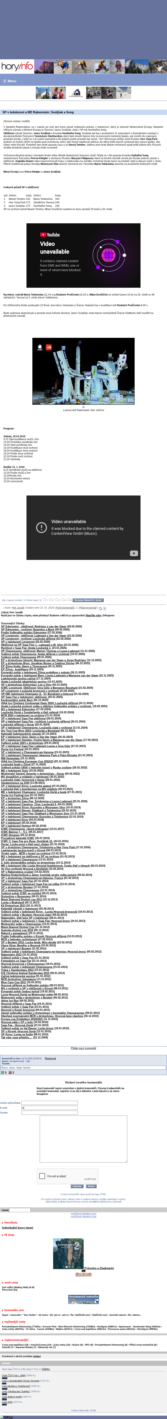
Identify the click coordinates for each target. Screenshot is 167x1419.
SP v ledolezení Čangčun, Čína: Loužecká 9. (29, 804)
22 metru (43, 1315)
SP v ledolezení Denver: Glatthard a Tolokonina (31, 810)
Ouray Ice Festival (12, 749)
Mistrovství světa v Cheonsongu (21, 924)
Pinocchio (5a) (10, 1290)
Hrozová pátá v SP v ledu (17, 1022)
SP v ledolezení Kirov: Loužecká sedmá (26, 786)
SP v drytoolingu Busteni (17, 887)
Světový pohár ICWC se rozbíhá (21, 893)
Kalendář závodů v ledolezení (19, 908)
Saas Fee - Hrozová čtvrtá (17, 1025)
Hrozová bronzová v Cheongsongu (23, 963)
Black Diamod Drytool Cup (17, 927)
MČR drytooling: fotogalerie (18, 979)
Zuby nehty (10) (61, 1345)
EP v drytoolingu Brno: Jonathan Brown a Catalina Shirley (38, 663)
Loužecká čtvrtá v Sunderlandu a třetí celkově (29, 712)
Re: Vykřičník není (80, 1315)
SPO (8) (89, 1345)
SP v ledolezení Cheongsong (19, 859)
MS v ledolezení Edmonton (18, 709)
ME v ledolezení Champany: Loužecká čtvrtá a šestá (33, 792)
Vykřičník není (99, 1315)
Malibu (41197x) (64, 1329)
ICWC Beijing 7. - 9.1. (14, 832)
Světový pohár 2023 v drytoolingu (22, 743)
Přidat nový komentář (83, 1048)
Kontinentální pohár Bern (17, 700)
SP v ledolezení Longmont (18, 641)
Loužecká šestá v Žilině (16, 764)
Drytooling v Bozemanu (16, 896)
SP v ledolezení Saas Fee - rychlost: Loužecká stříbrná (35, 721)
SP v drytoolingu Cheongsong (20, 890)
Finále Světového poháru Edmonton (24, 632)
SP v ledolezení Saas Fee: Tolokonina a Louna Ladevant (37, 801)
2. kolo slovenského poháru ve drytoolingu (28, 862)
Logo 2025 (7, 1402)
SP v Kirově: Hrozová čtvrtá (18, 1031)
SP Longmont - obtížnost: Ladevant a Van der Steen (33, 635)
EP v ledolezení (11, 822)
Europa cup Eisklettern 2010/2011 (22, 1019)
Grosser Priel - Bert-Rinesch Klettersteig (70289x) (69, 1326)
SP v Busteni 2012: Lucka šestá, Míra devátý (28, 942)
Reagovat (50, 1058)
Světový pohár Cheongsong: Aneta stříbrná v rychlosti (35, 654)
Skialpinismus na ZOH (15, 782)
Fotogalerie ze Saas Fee (16, 960)
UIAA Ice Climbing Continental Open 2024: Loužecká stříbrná (39, 703)
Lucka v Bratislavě (12, 902)
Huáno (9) (77, 1345)
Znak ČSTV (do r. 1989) (14, 1375)
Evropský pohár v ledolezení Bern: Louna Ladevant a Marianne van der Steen (49, 675)
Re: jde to (55, 1315)
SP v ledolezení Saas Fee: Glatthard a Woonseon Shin (35, 813)
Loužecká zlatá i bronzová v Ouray (23, 779)
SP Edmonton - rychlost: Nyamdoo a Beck (27, 629)
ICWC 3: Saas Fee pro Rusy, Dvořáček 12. (27, 841)
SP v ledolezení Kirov (14, 819)
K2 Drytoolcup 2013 (13, 905)
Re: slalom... (134, 1315)
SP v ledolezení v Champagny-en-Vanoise (27, 752)
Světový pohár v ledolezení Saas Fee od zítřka (30, 884)
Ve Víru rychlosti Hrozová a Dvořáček (24, 868)
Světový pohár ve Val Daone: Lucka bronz (27, 1028)
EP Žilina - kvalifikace (14, 669)
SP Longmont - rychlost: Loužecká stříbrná (28, 638)
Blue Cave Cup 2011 (13, 982)
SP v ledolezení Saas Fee (17, 881)
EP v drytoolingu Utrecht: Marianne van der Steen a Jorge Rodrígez (43, 660)
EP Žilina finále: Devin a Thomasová (24, 666)
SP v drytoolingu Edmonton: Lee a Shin (26, 684)
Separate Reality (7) (25, 1347)
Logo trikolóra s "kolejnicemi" (16, 1386)
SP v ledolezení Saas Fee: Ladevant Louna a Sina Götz (35, 746)
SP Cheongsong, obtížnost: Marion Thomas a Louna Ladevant (40, 651)
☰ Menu (9, 81)
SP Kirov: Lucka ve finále (17, 1034)
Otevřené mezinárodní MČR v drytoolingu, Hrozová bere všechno (42, 1016)
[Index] (83, 66)
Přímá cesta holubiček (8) (143, 1345)
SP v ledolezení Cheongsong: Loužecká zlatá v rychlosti (36, 727)
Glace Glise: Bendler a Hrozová (20, 945)
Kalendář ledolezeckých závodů (21, 733)
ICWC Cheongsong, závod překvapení (25, 828)
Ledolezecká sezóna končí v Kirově (23, 850)
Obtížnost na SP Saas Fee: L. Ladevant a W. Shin (32, 644)
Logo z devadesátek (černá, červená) (21, 1381)
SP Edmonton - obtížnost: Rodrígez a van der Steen (33, 626)
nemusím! (15, 1315)
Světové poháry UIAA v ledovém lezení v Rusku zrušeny (36, 767)
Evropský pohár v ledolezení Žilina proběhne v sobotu (35, 672)
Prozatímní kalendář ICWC (17, 838)
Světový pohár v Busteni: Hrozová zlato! (26, 914)
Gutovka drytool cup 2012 (17, 930)
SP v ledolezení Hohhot (16, 825)
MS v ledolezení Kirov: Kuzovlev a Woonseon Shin (33, 807)
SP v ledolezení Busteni (16, 948)
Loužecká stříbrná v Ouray (17, 724)
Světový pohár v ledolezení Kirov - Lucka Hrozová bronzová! (39, 911)
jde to (66, 1315)
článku (46, 1369)
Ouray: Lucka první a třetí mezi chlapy (25, 844)
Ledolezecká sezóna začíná (18, 678)
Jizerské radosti (118, 1315)
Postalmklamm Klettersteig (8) (111, 1345)
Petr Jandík (18, 607)
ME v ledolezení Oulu (14, 770)
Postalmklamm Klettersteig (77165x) (21, 1326)
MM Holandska (10, 758)
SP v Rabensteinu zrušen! (17, 871)
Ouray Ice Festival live (15, 795)
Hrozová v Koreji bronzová (18, 1009)
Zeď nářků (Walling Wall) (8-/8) (18, 1287)
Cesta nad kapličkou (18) (15, 1345)
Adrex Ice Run (10, 1000)
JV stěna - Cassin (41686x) (40, 1329)
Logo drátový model (12, 1396)
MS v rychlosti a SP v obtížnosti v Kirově (27, 988)
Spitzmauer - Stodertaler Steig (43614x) (139, 1326)
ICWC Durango (10, 835)
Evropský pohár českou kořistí (20, 991)
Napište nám (93, 615)
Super (5, 1315)
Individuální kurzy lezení (17, 1227)
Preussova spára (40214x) (121, 1329)
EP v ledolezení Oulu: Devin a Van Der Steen (29, 736)
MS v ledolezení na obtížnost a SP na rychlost (30, 856)
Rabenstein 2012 (11, 954)
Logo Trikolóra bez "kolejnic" (16, 1391)
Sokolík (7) (7, 1347)
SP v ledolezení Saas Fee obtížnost (23, 718)
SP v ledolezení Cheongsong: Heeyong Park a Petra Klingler (39, 755)
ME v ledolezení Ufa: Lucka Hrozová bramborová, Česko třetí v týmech (45, 865)
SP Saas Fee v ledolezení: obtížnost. (24, 697)
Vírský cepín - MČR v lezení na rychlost (26, 853)
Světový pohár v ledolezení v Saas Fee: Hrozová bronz (35, 920)
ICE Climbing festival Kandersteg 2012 (25, 973)
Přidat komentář (88, 607)
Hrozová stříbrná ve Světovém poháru (25, 985)
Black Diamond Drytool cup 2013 (21, 899)
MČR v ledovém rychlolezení (19, 939)
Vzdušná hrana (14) (41, 1345)
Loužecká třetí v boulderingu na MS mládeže (29, 789)
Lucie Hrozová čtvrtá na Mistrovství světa (27, 994)
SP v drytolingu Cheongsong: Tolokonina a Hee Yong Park (38, 847)
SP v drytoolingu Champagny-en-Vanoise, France (32, 878)
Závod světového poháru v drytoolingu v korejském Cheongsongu (43, 1013)
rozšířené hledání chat (83, 1216)
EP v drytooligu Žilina (15, 798)
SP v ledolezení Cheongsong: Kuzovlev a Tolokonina (34, 816)
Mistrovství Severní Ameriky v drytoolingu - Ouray (32, 773)
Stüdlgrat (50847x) (107, 1326)
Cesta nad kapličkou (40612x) (90, 1329)
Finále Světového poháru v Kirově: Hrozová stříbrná (33, 936)
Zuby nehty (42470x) (13, 1329)
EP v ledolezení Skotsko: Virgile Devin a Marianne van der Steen (41, 740)
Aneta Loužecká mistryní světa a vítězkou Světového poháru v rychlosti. (46, 706)
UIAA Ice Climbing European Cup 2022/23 (27, 761)
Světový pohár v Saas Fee (17, 957)
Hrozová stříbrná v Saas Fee (18, 1003)
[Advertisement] (83, 29)
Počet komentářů (65, 607)
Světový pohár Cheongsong (18, 657)
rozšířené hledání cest (83, 1213)
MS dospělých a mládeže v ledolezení (25, 776)
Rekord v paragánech (14, 933)
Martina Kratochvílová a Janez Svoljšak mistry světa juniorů (39, 874)
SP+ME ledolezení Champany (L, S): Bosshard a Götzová (37, 693)
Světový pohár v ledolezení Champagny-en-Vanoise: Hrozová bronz (43, 951)
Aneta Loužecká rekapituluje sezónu (24, 681)
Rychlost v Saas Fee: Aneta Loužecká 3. (26, 647)
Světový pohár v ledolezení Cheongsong (27, 966)
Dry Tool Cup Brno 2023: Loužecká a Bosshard (30, 730)
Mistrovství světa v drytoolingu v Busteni (27, 997)
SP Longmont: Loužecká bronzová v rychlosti (30, 690)
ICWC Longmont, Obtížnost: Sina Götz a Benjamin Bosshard (39, 687)
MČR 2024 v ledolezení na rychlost (22, 715)
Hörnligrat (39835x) (147, 1329)
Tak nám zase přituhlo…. (16, 1037)
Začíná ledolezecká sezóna (18, 976)
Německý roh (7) (47, 1347)
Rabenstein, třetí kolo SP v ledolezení (24, 917)
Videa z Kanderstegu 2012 (17, 970)
